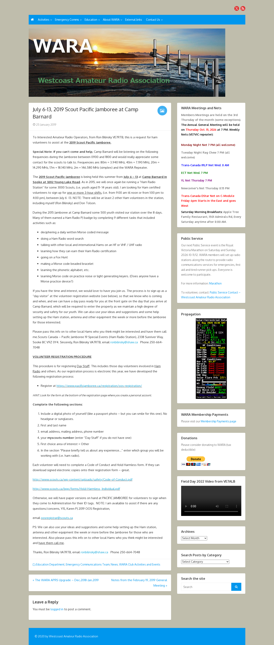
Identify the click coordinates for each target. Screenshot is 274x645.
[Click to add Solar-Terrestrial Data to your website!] (211, 397)
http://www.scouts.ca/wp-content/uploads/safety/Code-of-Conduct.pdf (82, 479)
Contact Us (153, 19)
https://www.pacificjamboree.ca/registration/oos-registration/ (99, 386)
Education (91, 19)
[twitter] (236, 8)
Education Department (50, 564)
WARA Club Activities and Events (139, 564)
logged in (57, 609)
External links (133, 19)
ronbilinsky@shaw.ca (124, 342)
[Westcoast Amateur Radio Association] (137, 63)
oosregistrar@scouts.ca (57, 518)
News (114, 564)
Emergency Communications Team (88, 564)
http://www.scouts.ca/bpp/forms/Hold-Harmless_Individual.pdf (76, 489)
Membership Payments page (218, 421)
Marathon (215, 283)
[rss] (243, 8)
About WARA (111, 19)
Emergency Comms (67, 19)
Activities (43, 19)
